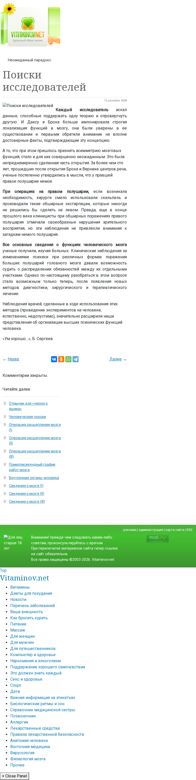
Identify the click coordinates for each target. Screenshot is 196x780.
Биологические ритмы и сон (37, 703)
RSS (189, 530)
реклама (130, 530)
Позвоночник (23, 716)
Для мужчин (22, 642)
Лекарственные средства (35, 728)
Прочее (17, 765)
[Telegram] (75, 359)
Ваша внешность (26, 611)
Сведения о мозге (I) (26, 486)
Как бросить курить (29, 617)
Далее (115, 359)
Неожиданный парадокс (29, 60)
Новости (18, 599)
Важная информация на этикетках (42, 697)
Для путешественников (33, 648)
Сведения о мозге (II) (26, 494)
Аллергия (19, 722)
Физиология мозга (27, 758)
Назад (13, 359)
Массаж (17, 630)
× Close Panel (14, 776)
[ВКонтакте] (54, 359)
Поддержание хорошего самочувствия (47, 667)
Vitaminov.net (24, 578)
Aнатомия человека (29, 740)
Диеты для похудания (31, 593)
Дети (15, 691)
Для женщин (22, 636)
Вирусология (22, 752)
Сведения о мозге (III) (27, 501)
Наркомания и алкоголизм (35, 660)
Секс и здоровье (26, 679)
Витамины (20, 587)
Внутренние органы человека (34, 478)
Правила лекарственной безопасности (47, 734)
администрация (151, 530)
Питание (18, 624)
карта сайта (174, 530)
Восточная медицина (30, 746)
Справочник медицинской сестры (42, 709)
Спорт (15, 685)
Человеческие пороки (27, 417)
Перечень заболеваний (32, 605)
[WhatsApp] (68, 359)
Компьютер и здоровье (33, 654)
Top (3, 570)
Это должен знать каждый (36, 673)
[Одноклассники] (61, 359)
